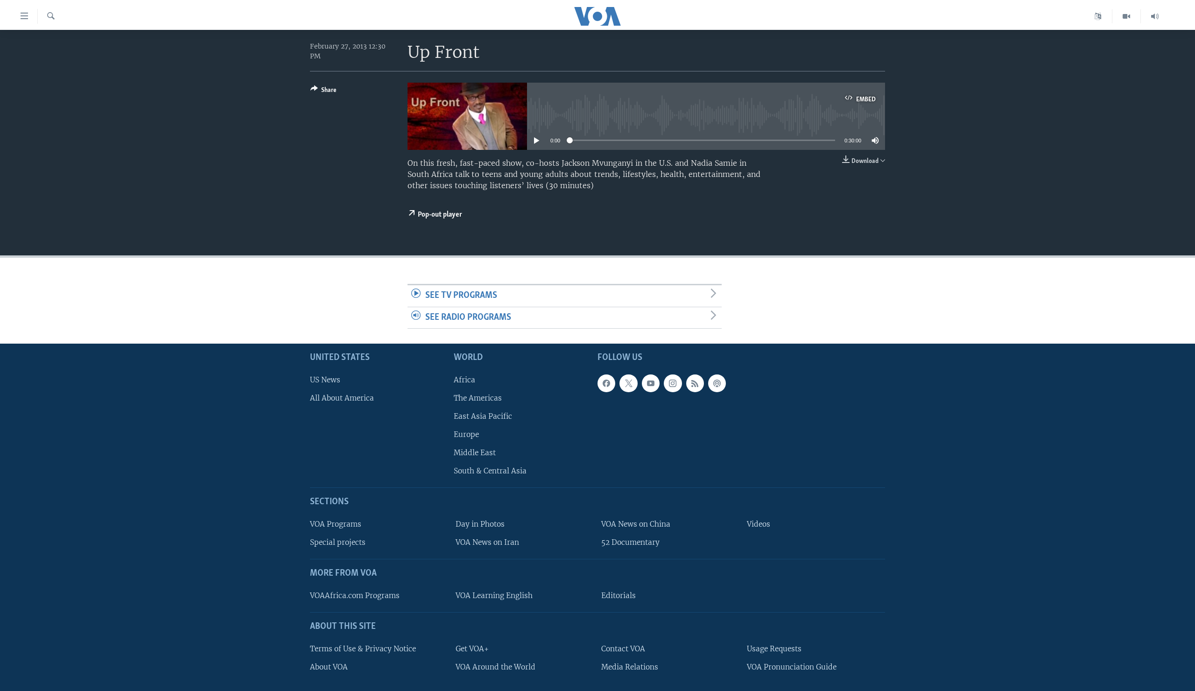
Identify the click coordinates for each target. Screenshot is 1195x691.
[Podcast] (717, 383)
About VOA (329, 667)
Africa (464, 379)
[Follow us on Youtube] (651, 383)
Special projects (338, 542)
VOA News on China (635, 524)
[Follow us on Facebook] (606, 383)
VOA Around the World (495, 667)
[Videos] (1126, 16)
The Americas (478, 398)
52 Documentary (630, 542)
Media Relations (629, 667)
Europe (466, 434)
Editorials (618, 595)
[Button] (323, 91)
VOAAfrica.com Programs (355, 595)
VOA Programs (335, 524)
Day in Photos (480, 524)
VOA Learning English (494, 595)
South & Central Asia (490, 471)
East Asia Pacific (483, 416)
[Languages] (1098, 16)
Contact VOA (623, 648)
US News (325, 379)
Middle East (475, 452)
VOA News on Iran (487, 542)
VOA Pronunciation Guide (791, 667)
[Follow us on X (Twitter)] (628, 383)
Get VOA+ (472, 648)
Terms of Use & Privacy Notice (363, 648)
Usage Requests (774, 648)
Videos (758, 524)
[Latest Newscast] (1155, 16)
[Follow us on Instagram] (673, 383)
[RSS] (695, 383)
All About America (342, 398)
